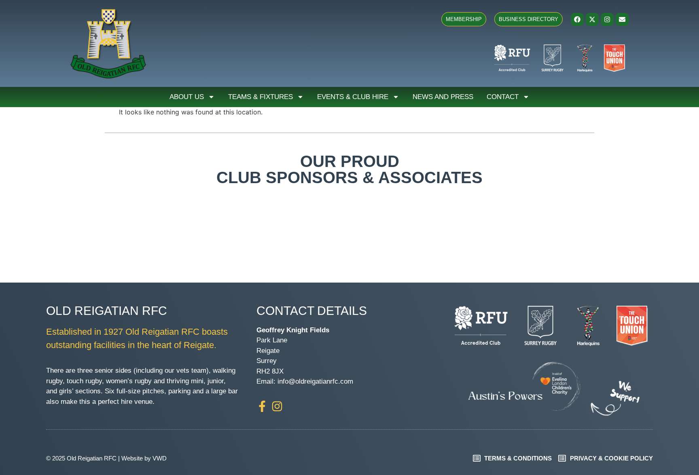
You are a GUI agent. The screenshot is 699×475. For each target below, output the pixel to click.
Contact (503, 97)
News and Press (443, 97)
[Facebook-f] (262, 406)
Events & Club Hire (352, 97)
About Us (186, 97)
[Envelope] (622, 19)
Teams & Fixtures (260, 97)
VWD (160, 458)
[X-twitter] (592, 19)
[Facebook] (577, 19)
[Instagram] (607, 19)
